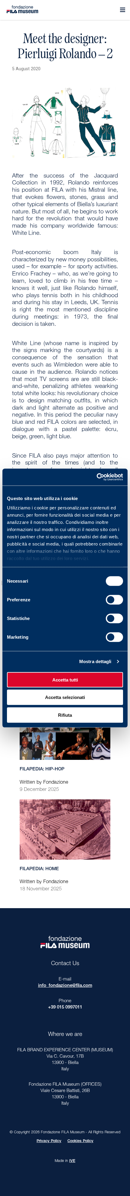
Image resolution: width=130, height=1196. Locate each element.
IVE (72, 1161)
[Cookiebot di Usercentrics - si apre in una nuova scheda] (96, 477)
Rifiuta (65, 714)
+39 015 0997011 (65, 1007)
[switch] (114, 599)
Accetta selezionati (65, 697)
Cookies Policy (80, 1141)
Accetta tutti (65, 679)
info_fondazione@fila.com (65, 986)
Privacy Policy (49, 1141)
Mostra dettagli (95, 661)
